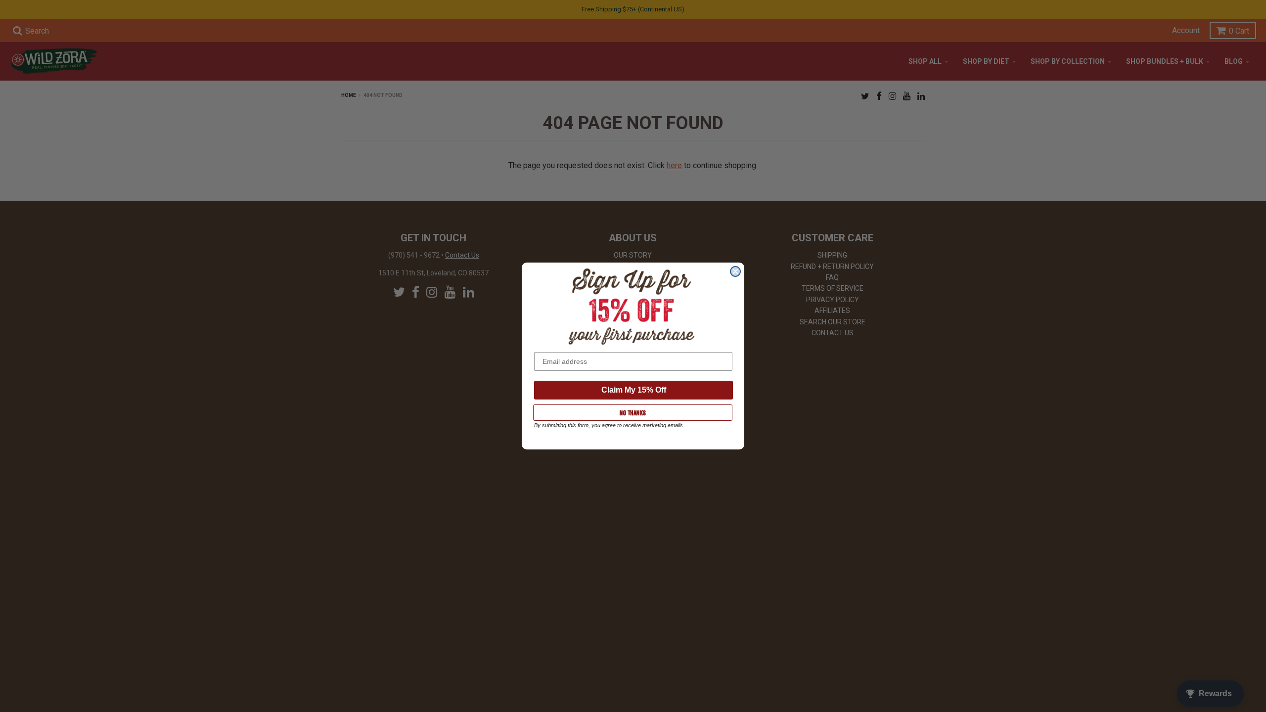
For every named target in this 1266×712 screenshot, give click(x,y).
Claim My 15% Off (633, 390)
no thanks (633, 412)
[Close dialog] (735, 271)
